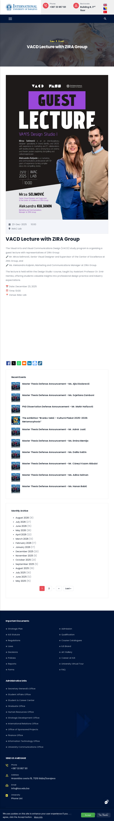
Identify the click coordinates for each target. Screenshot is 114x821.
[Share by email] (24, 363)
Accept (88, 815)
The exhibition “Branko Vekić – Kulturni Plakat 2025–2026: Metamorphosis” (55, 419)
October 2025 (23, 559)
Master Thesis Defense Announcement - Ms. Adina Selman (55, 475)
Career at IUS (68, 657)
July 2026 (21, 521)
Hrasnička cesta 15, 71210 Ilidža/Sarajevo (33, 778)
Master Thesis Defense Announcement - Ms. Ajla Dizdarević (56, 383)
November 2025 (24, 555)
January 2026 (23, 547)
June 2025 (21, 576)
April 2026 (21, 534)
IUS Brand (66, 646)
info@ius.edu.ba (20, 788)
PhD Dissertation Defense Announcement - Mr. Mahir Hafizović (57, 406)
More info (38, 817)
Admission (66, 628)
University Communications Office (25, 746)
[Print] (35, 363)
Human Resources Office (21, 711)
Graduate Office (16, 706)
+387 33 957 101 (19, 768)
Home (52, 41)
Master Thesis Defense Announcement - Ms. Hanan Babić (54, 486)
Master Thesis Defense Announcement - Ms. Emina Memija (55, 440)
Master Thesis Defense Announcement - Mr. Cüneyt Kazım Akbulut (60, 463)
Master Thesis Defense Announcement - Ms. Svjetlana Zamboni (58, 395)
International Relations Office (23, 723)
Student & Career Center (21, 700)
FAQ (63, 669)
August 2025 (22, 568)
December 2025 (24, 551)
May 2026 (21, 530)
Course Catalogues (71, 640)
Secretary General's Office (21, 688)
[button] (40, 363)
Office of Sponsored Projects (23, 729)
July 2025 (21, 572)
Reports (12, 663)
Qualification (68, 634)
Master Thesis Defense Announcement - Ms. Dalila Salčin (54, 452)
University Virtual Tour (72, 663)
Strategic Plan (15, 628)
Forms (11, 669)
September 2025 (25, 564)
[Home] (21, 7)
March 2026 (22, 538)
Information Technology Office (24, 741)
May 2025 (21, 581)
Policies (12, 657)
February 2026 (23, 543)
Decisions (13, 652)
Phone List (17, 798)
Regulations (14, 640)
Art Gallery (66, 652)
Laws (10, 646)
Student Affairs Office (19, 694)
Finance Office (15, 735)
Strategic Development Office (23, 717)
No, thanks (103, 815)
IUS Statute (14, 634)
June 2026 (21, 526)
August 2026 (22, 517)
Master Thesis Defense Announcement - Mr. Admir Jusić (54, 429)
